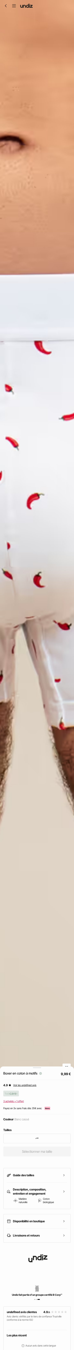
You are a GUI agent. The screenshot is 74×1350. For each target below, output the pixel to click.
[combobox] (37, 1138)
